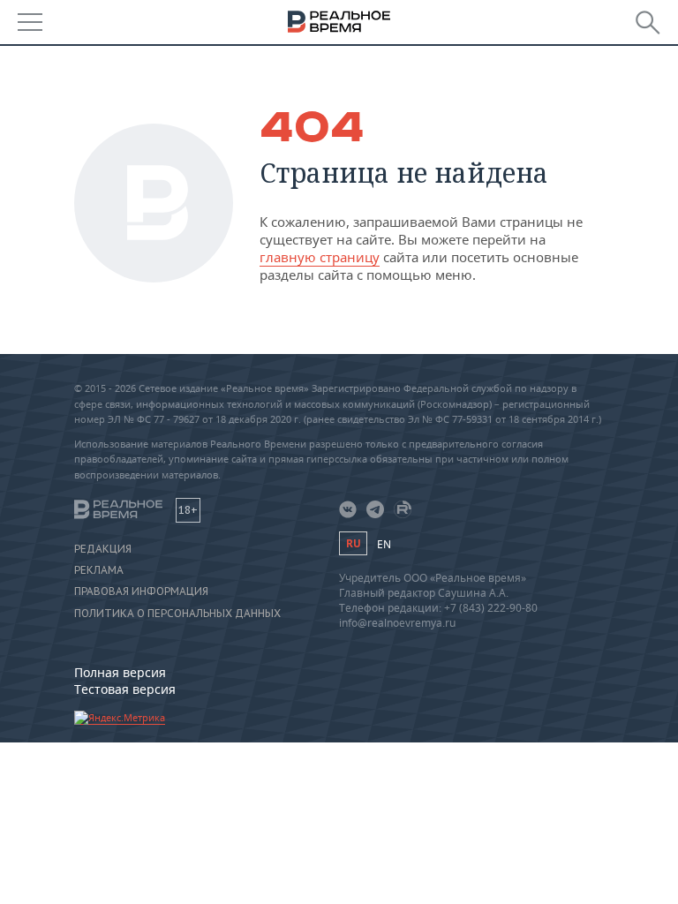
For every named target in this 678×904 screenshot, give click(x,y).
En (384, 544)
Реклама (99, 570)
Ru (353, 543)
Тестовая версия (125, 689)
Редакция (103, 549)
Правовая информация (141, 591)
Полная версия (120, 672)
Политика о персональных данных (177, 613)
